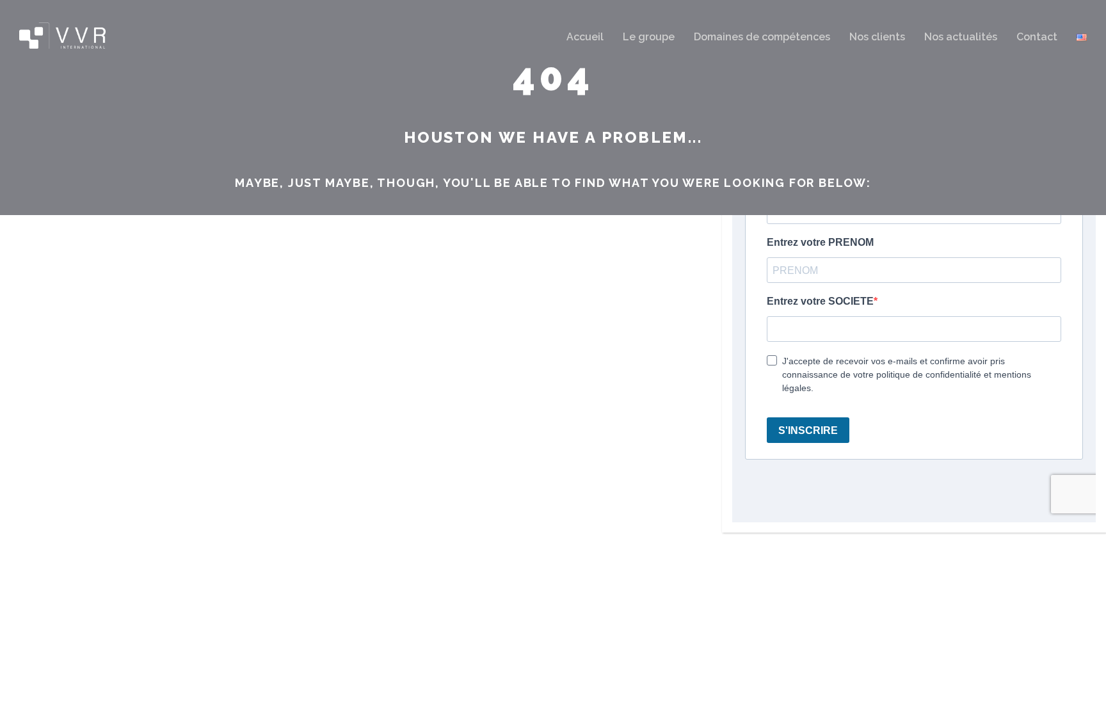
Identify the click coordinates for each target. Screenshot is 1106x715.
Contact (1036, 37)
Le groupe (649, 37)
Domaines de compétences (762, 37)
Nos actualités (960, 37)
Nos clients (877, 37)
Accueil (585, 37)
